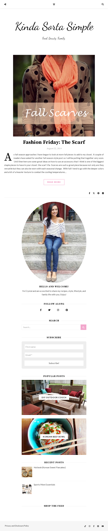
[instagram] (90, 526)
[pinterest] (98, 526)
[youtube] (103, 526)
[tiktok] (85, 526)
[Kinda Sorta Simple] (54, 28)
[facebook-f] (94, 526)
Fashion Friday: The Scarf (54, 142)
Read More (54, 182)
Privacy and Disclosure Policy (17, 526)
